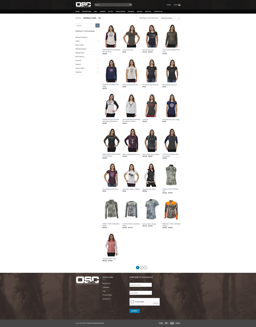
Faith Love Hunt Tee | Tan (130, 85)
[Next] (145, 267)
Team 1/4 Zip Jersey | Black (150, 154)
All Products (80, 56)
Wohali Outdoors (82, 37)
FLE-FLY (78, 60)
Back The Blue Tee (148, 50)
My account (106, 283)
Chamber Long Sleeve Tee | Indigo (110, 85)
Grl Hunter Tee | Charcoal (150, 85)
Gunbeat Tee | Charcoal (169, 85)
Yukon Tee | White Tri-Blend (131, 189)
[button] (169, 5)
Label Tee (145, 119)
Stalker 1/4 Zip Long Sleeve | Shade (111, 224)
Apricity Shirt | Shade (149, 224)
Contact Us (158, 11)
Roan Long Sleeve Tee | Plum (131, 154)
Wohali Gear (80, 53)
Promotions (86, 11)
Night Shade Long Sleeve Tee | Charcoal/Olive (111, 155)
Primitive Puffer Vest (109, 259)
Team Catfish (120, 11)
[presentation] (145, 302)
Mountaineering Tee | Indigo (171, 119)
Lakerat (103, 11)
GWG (95, 11)
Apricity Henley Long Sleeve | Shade (131, 224)
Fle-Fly (110, 11)
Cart (104, 291)
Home (78, 11)
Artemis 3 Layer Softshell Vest (170, 190)
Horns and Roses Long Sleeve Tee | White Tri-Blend (131, 120)
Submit (135, 311)
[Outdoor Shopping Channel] (83, 5)
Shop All (148, 11)
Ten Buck (131, 11)
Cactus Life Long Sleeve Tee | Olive (171, 50)
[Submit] (130, 5)
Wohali (139, 11)
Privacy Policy (107, 295)
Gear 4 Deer (80, 45)
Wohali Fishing (81, 49)
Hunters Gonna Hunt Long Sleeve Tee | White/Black (110, 120)
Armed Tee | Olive (127, 50)
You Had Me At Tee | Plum (110, 189)
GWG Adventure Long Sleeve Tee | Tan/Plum (111, 50)
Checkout (105, 287)
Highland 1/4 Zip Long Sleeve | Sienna (171, 224)
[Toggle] (98, 41)
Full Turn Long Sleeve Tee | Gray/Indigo (170, 155)
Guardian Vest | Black (149, 189)
